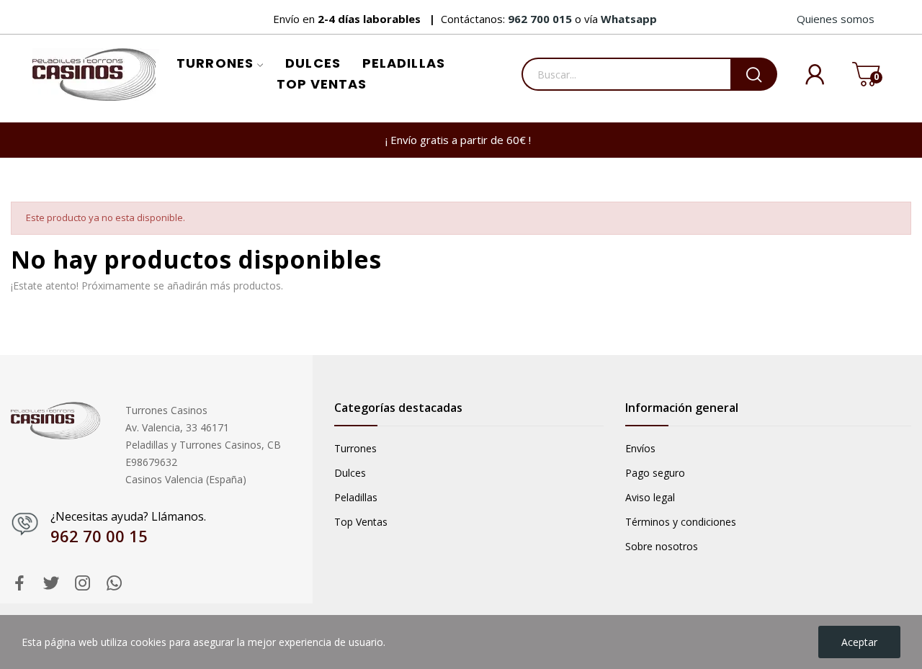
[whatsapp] (114, 584)
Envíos (640, 448)
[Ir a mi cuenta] (803, 74)
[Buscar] (753, 74)
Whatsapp (629, 19)
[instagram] (82, 584)
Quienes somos (835, 19)
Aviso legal (650, 497)
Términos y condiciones (680, 522)
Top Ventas (361, 522)
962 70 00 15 (99, 535)
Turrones (355, 448)
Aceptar (859, 642)
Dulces (350, 473)
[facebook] (19, 584)
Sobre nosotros (661, 546)
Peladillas (355, 497)
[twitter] (51, 584)
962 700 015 (541, 19)
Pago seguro (655, 473)
